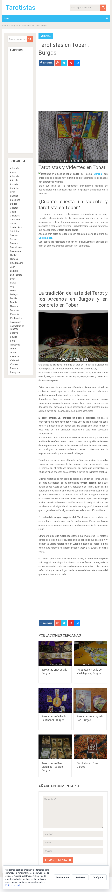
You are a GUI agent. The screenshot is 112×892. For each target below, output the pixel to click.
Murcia (13, 302)
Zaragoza (15, 372)
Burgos (14, 26)
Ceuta (13, 223)
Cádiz (13, 211)
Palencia (14, 314)
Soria (12, 340)
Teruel (13, 348)
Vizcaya (14, 364)
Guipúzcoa (15, 251)
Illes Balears (16, 263)
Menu (7, 18)
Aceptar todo (62, 877)
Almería (14, 184)
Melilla (13, 298)
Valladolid (15, 360)
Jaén (12, 267)
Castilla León (45, 237)
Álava (13, 172)
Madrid (13, 290)
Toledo (13, 352)
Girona (13, 239)
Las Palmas (16, 274)
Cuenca (14, 235)
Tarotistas (20, 7)
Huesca (14, 259)
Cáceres (14, 207)
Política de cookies (14, 885)
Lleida (13, 282)
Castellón (15, 219)
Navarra (14, 306)
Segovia (14, 332)
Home (5, 26)
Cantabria (15, 215)
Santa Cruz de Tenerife (17, 327)
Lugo (12, 286)
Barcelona (15, 200)
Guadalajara (16, 247)
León (12, 278)
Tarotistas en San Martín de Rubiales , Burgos (53, 767)
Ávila (12, 192)
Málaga (14, 294)
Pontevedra (16, 318)
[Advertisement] (73, 90)
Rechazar (80, 877)
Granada (14, 243)
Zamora (14, 368)
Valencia (14, 356)
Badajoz (14, 196)
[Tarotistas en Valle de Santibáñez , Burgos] (55, 700)
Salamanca (15, 322)
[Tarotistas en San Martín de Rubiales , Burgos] (55, 747)
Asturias (14, 188)
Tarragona (15, 344)
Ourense (14, 310)
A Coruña (14, 168)
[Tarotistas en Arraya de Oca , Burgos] (90, 700)
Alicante (14, 180)
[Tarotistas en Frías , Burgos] (90, 747)
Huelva (13, 255)
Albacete (14, 176)
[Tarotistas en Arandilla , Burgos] (55, 653)
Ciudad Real (16, 227)
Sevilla (13, 336)
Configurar (98, 877)
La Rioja (14, 270)
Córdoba (14, 231)
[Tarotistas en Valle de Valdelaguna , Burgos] (90, 653)
